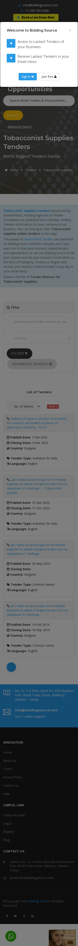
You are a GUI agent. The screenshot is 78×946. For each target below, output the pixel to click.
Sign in (26, 76)
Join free (48, 76)
